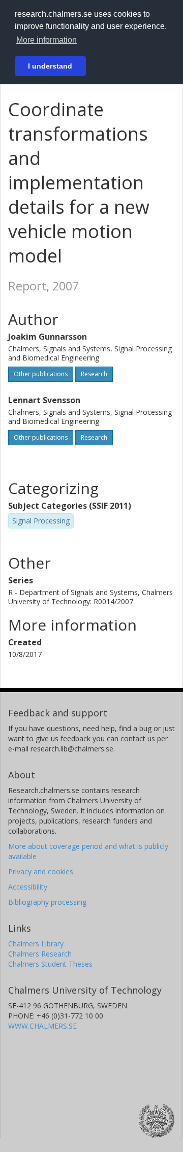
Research (94, 374)
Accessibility (27, 887)
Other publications (41, 374)
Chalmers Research (40, 954)
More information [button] (46, 40)
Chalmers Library (36, 943)
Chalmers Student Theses (50, 964)
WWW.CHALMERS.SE (42, 1026)
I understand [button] (50, 66)
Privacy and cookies (40, 871)
